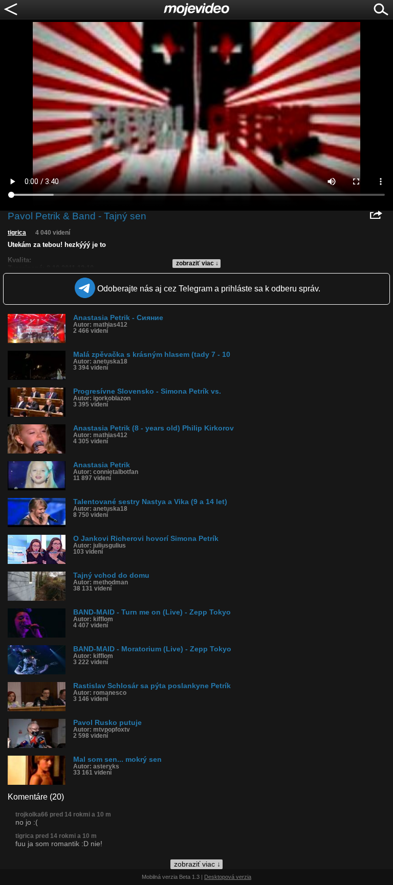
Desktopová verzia (227, 877)
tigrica (17, 233)
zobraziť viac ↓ (197, 263)
